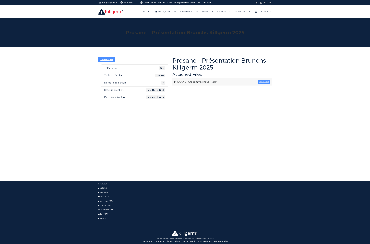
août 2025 (102, 184)
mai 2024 (102, 218)
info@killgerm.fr (109, 2)
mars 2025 (103, 192)
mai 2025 (102, 188)
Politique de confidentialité (169, 239)
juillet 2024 (103, 214)
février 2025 (103, 197)
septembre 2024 (106, 210)
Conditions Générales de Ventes (198, 239)
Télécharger (106, 59)
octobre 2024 (104, 205)
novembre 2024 (105, 201)
